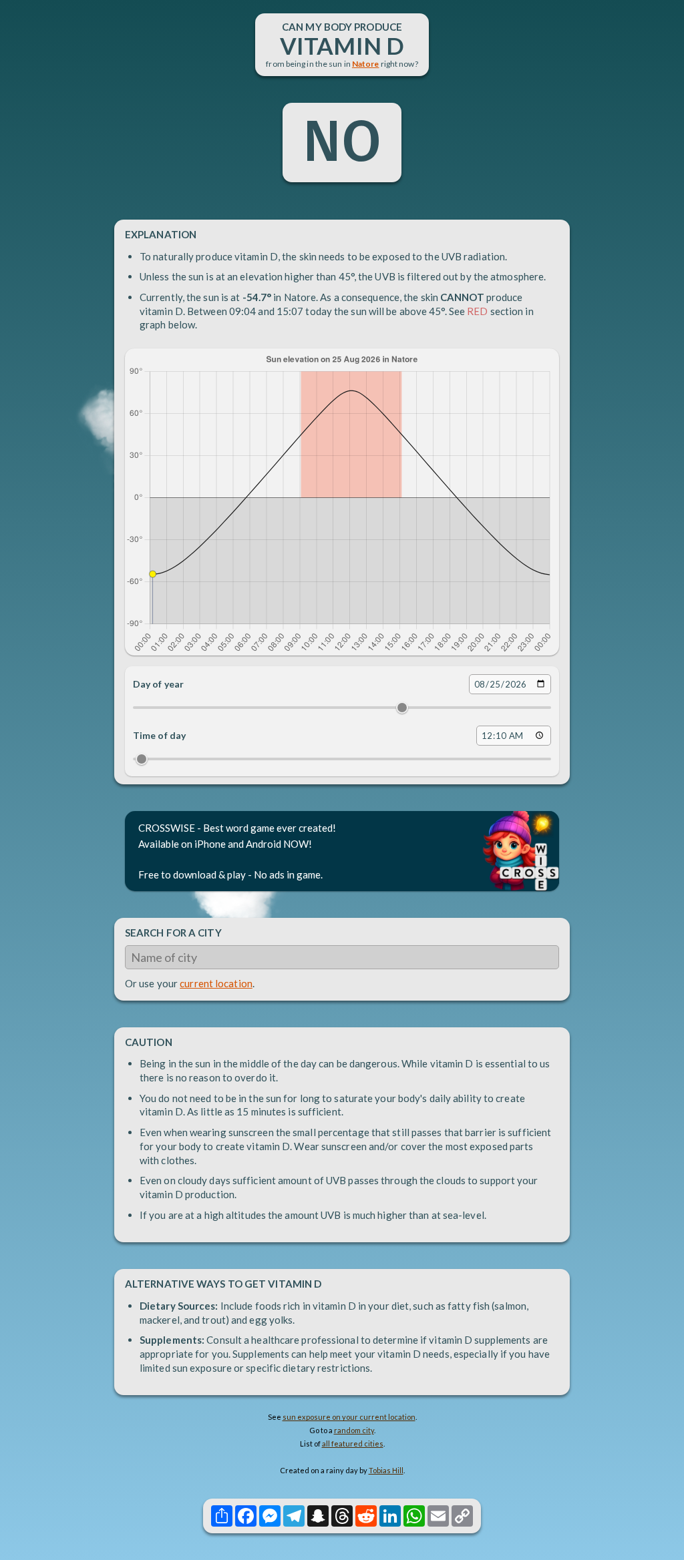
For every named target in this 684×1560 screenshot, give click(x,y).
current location (216, 983)
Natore (365, 64)
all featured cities (352, 1443)
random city (354, 1430)
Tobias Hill (386, 1470)
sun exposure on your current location (349, 1416)
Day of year (158, 684)
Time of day (159, 735)
